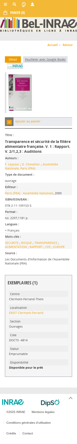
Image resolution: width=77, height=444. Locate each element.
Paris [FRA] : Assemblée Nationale (29, 193)
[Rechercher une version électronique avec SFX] (15, 66)
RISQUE (27, 243)
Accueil (52, 45)
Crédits (11, 433)
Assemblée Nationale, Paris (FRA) (31, 166)
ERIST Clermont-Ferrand (26, 313)
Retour (68, 45)
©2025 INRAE (15, 412)
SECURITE (12, 243)
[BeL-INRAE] (38, 24)
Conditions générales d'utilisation (28, 422)
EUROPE (59, 247)
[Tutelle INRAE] (19, 402)
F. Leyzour (12, 164)
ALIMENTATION (16, 247)
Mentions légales (43, 412)
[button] (9, 121)
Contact (27, 433)
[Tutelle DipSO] (57, 403)
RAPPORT (37, 247)
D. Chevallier (31, 164)
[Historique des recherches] (23, 4)
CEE (48, 247)
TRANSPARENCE (46, 243)
